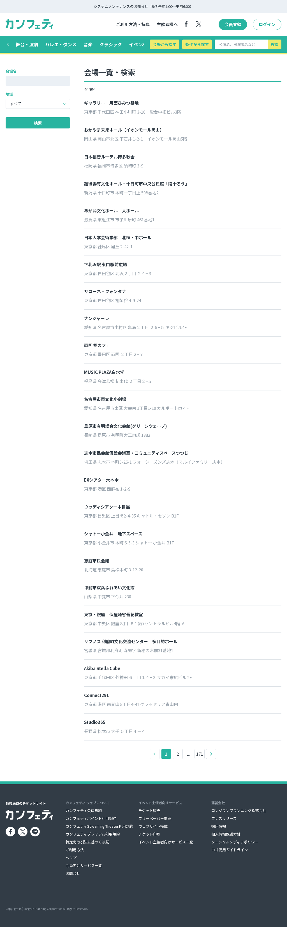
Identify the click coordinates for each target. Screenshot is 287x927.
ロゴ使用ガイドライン (229, 849)
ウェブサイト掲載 (153, 826)
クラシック (110, 44)
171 (199, 754)
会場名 (11, 71)
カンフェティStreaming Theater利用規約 (99, 826)
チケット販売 (149, 810)
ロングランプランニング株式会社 (238, 810)
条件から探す (197, 44)
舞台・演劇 (27, 44)
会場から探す (164, 44)
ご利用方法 (75, 849)
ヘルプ (71, 857)
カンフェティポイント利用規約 (91, 818)
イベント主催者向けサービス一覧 (165, 842)
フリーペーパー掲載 (154, 818)
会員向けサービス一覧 (84, 865)
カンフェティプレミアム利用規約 (93, 834)
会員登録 (232, 24)
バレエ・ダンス (61, 44)
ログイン (267, 24)
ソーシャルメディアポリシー (234, 842)
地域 (9, 94)
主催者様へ (167, 24)
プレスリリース (224, 818)
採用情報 (218, 826)
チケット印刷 (149, 834)
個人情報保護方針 (225, 834)
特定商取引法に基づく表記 (87, 842)
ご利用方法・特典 (133, 24)
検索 (275, 44)
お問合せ (73, 873)
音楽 (88, 44)
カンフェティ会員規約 (84, 810)
